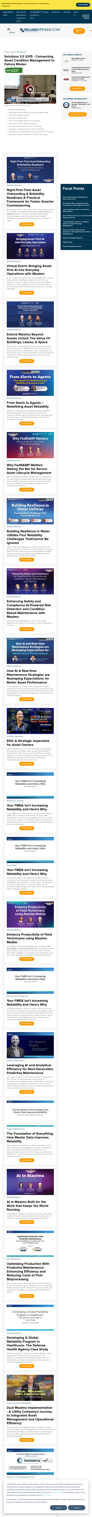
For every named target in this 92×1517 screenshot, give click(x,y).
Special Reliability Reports (73, 238)
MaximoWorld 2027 (78, 58)
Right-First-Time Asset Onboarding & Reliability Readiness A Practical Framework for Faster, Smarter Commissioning (30, 198)
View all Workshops (77, 114)
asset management (14, 1259)
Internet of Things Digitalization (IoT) (20, 1477)
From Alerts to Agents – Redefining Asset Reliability (28, 405)
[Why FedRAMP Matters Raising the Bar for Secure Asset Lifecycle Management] (30, 445)
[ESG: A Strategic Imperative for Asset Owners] (30, 721)
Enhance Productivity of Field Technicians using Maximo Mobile (29, 938)
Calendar (67, 12)
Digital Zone (67, 242)
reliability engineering (15, 736)
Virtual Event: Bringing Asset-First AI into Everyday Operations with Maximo (29, 270)
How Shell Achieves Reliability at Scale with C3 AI (75, 198)
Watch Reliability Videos (72, 246)
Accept (58, 1508)
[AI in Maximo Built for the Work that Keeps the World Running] (30, 1182)
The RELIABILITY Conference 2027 (36, 15)
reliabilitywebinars (14, 460)
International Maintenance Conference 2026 (81, 78)
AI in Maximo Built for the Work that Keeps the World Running (27, 1206)
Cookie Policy (56, 1492)
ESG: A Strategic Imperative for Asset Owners (28, 743)
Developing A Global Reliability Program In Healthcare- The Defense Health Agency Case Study (27, 1343)
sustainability (12, 865)
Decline (76, 1508)
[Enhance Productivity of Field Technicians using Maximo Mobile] (30, 914)
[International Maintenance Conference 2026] (66, 79)
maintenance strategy (15, 801)
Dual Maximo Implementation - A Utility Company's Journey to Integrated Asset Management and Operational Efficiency (30, 1415)
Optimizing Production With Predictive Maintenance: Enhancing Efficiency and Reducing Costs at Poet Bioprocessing (28, 1271)
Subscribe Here (79, 31)
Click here (83, 5)
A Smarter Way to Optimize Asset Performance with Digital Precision (76, 204)
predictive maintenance (16, 1060)
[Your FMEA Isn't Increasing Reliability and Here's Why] (30, 785)
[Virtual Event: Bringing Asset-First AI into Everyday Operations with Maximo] (30, 246)
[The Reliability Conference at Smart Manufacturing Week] (66, 70)
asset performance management (19, 1403)
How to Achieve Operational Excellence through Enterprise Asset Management (77, 232)
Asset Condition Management (15, 52)
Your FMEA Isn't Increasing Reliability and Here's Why (27, 807)
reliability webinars (14, 185)
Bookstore (56, 12)
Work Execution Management (17, 996)
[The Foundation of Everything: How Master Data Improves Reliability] (30, 1113)
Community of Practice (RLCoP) (85, 16)
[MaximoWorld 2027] (66, 61)
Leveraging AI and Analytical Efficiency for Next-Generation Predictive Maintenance (30, 1069)
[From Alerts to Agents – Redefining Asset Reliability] (30, 382)
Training (45, 12)
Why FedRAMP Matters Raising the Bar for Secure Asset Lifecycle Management (29, 469)
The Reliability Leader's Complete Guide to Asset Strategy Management (76, 224)
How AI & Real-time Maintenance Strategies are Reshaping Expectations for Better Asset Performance (28, 677)
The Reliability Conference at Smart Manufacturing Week (80, 69)
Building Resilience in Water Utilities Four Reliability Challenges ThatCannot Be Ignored (28, 537)
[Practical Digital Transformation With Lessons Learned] (30, 1461)
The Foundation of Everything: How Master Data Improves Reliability (30, 1137)
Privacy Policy (46, 1495)
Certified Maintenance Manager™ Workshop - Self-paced (81, 104)
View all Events (77, 89)
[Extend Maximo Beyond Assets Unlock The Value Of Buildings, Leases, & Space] (30, 314)
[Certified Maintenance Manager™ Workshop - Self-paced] (66, 105)
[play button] (30, 89)
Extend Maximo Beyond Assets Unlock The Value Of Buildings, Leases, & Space (28, 338)
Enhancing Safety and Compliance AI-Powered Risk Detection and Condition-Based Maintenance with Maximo (29, 609)
